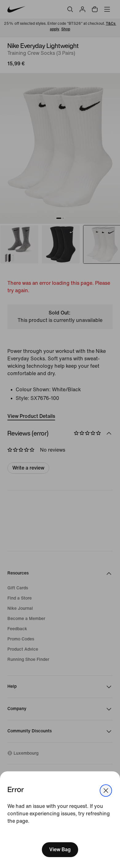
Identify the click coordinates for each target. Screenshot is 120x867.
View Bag (60, 849)
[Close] (105, 790)
